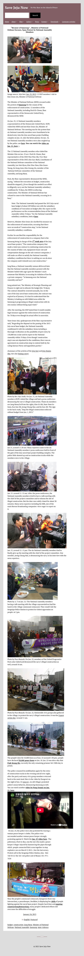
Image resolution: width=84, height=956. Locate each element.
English (27, 919)
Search (35, 15)
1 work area (37, 241)
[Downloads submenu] (59, 21)
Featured (34, 919)
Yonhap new (22, 354)
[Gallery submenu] (32, 21)
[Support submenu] (47, 21)
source (25, 782)
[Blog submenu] (23, 21)
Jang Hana (28, 924)
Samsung (33, 927)
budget (10, 924)
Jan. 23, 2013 (31, 94)
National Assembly (22, 927)
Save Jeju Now (16, 7)
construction (18, 924)
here (23, 143)
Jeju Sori (35, 351)
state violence (43, 927)
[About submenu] (16, 21)
